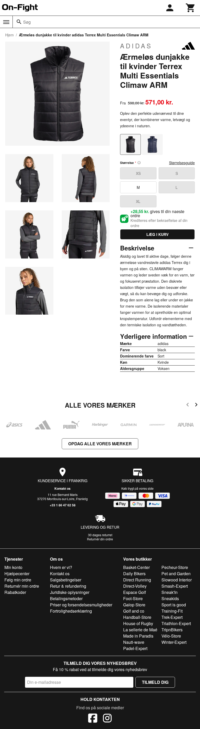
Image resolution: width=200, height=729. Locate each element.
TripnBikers (172, 630)
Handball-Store (137, 617)
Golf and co (133, 611)
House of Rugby (138, 623)
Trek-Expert (172, 617)
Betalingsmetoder (66, 598)
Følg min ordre (17, 580)
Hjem (9, 34)
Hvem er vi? (61, 567)
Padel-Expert (135, 648)
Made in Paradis (138, 636)
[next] (196, 405)
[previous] (187, 405)
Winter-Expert (173, 642)
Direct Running (137, 580)
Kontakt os (62, 488)
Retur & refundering (68, 586)
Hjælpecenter (16, 573)
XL (138, 201)
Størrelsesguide (182, 162)
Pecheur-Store (174, 567)
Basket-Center (136, 567)
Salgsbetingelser (65, 580)
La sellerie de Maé (140, 630)
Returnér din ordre (100, 539)
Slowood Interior (176, 580)
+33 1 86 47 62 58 (63, 505)
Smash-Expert (174, 586)
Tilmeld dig (155, 682)
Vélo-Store (171, 636)
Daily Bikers (134, 573)
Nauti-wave (133, 642)
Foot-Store (133, 598)
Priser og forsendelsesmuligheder (81, 605)
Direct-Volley (135, 586)
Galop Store (134, 605)
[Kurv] (190, 8)
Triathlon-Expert (176, 623)
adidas (136, 46)
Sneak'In (169, 592)
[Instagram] (107, 719)
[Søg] (19, 22)
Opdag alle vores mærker (100, 444)
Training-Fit (172, 611)
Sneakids (170, 598)
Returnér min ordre (21, 586)
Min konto (13, 567)
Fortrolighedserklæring (71, 611)
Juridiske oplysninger (69, 592)
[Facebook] (93, 719)
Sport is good (173, 605)
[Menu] (6, 22)
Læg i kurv (157, 234)
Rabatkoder (15, 592)
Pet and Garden (176, 573)
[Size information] (139, 162)
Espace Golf (134, 592)
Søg (27, 22)
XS (138, 173)
